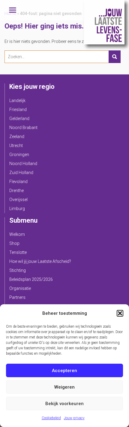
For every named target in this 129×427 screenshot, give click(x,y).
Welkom (17, 234)
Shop (14, 243)
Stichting (17, 270)
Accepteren (64, 370)
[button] (120, 313)
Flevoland (18, 181)
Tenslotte (18, 252)
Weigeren (64, 387)
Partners (17, 297)
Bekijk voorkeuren (64, 403)
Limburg (17, 208)
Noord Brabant (23, 127)
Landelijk (17, 100)
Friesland (18, 109)
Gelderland (19, 118)
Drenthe (16, 190)
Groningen (19, 154)
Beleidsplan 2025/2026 (31, 279)
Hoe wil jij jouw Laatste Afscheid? (40, 261)
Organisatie (20, 288)
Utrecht (16, 145)
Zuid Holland (21, 172)
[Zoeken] (115, 56)
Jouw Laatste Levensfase (104, 22)
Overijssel (18, 199)
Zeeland (16, 136)
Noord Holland (23, 163)
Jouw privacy (74, 418)
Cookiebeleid (51, 418)
